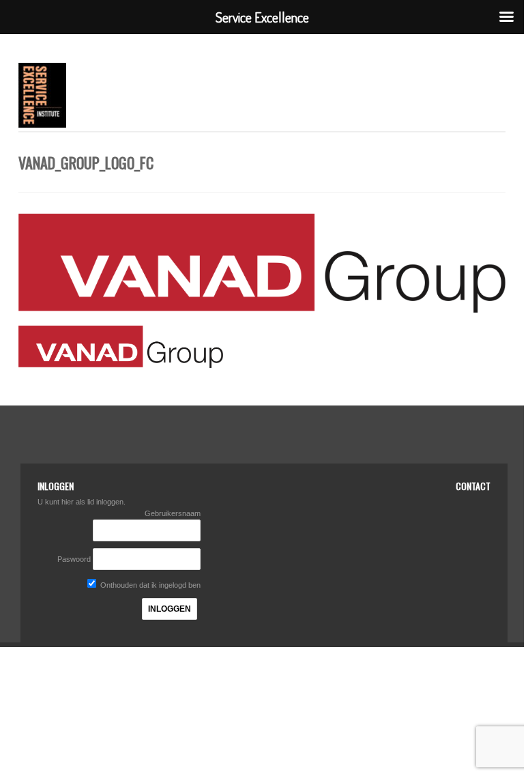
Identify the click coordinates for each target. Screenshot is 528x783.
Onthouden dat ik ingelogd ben (149, 585)
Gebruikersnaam (173, 513)
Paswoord (74, 559)
